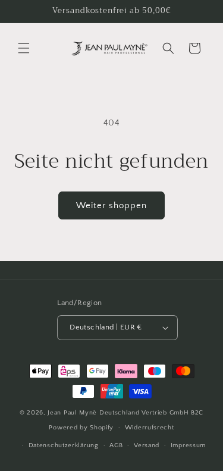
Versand (146, 445)
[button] (24, 48)
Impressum (188, 445)
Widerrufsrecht (149, 427)
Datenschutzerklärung (64, 445)
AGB (116, 445)
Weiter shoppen (111, 205)
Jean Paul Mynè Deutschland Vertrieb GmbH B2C (125, 412)
